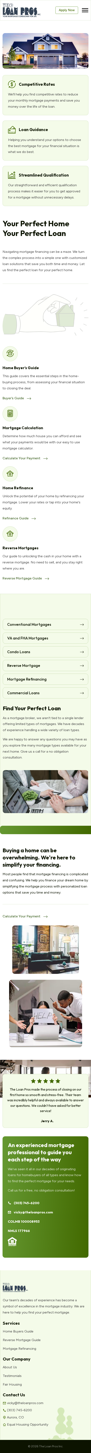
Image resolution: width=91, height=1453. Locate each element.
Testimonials (12, 1376)
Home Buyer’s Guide (21, 367)
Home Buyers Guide (18, 1331)
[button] (85, 10)
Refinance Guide (16, 518)
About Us (10, 1367)
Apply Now (67, 10)
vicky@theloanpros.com (33, 1212)
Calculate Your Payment (22, 458)
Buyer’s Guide (14, 398)
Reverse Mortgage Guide (23, 578)
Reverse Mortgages (21, 548)
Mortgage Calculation (23, 427)
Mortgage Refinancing (19, 1349)
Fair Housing (12, 1384)
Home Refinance (18, 487)
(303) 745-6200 (26, 1203)
